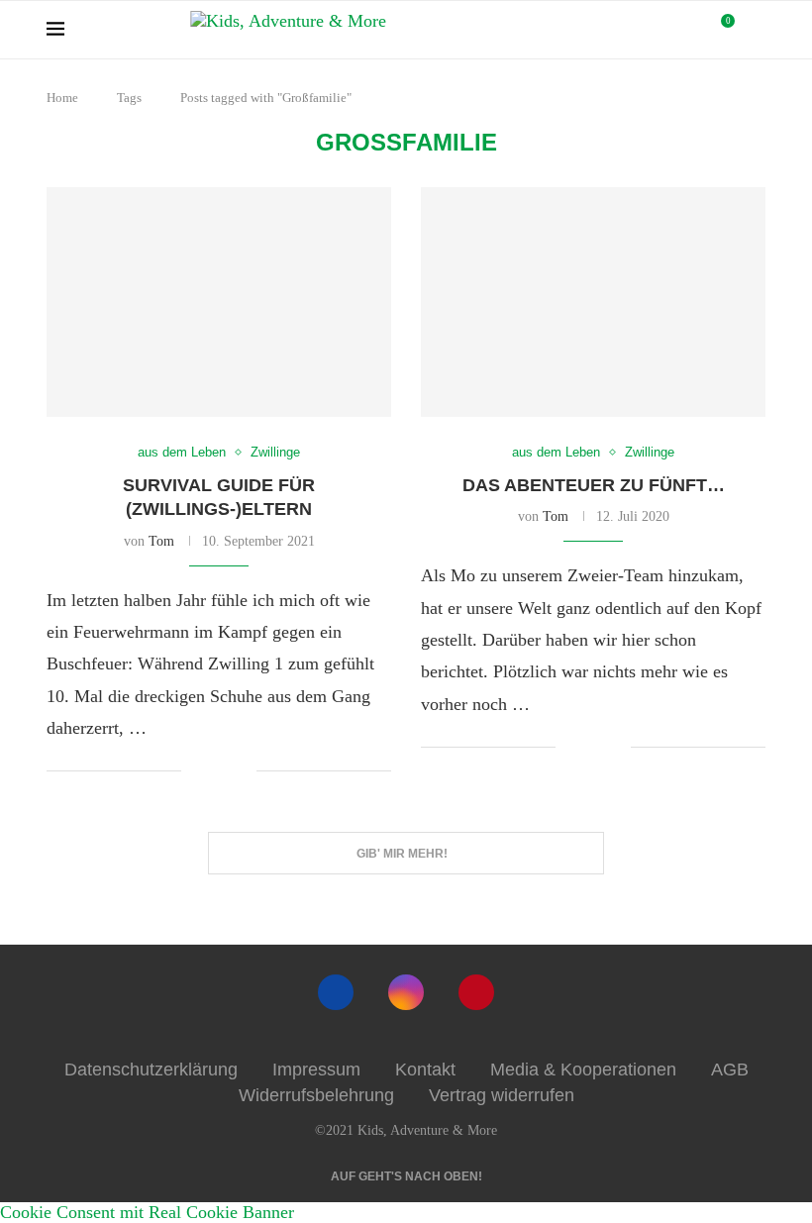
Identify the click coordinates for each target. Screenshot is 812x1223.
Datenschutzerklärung (151, 1069)
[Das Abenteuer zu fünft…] (593, 302)
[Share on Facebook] (211, 772)
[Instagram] (406, 992)
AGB (730, 1069)
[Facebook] (336, 992)
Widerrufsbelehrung (316, 1095)
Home (62, 97)
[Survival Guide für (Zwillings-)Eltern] (219, 302)
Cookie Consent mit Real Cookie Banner (147, 1212)
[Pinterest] (476, 992)
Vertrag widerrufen (501, 1095)
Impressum (316, 1069)
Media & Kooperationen (583, 1069)
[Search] (755, 29)
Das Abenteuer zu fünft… (593, 485)
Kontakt (425, 1069)
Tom (161, 541)
